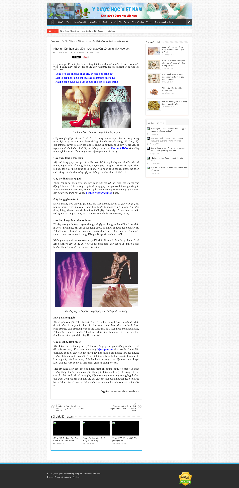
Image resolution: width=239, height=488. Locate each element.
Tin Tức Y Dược (68, 41)
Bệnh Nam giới (80, 22)
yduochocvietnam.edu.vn (125, 391)
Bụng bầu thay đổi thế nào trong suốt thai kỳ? (94, 439)
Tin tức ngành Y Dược (164, 22)
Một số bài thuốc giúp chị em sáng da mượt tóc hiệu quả (85, 77)
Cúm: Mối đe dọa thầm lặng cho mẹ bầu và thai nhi (65, 439)
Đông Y (60, 22)
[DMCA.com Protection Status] (185, 479)
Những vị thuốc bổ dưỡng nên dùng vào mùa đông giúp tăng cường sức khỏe (173, 63)
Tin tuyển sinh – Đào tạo (142, 22)
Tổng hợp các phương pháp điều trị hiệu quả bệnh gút (84, 73)
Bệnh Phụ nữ (94, 22)
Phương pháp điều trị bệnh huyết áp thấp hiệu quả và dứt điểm (123, 407)
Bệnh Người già (109, 22)
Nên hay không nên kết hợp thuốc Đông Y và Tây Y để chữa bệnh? (70, 407)
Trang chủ (52, 22)
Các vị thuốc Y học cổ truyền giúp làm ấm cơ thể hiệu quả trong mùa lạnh (173, 77)
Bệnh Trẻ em (124, 22)
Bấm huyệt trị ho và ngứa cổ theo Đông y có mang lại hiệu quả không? (174, 49)
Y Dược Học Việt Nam (91, 474)
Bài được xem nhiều (156, 123)
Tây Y (69, 22)
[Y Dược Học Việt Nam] (119, 11)
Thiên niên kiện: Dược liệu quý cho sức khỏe (76, 31)
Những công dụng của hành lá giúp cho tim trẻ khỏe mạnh (86, 81)
